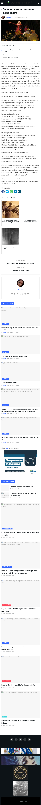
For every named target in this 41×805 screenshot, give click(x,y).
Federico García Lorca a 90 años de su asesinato (18, 685)
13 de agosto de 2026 (14, 413)
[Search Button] (39, 3)
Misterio (5, 323)
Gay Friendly (7, 604)
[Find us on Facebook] (11, 739)
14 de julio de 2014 (16, 488)
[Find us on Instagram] (16, 739)
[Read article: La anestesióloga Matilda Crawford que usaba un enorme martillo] (20, 316)
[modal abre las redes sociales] (19, 191)
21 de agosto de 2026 (8, 725)
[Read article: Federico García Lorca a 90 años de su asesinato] (20, 669)
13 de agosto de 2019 (20, 17)
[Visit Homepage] (20, 2)
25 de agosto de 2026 (8, 613)
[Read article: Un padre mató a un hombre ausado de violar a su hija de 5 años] (20, 516)
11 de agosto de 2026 (14, 442)
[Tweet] (7, 191)
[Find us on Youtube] (29, 739)
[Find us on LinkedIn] (20, 739)
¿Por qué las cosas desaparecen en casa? (15, 55)
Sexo (4, 716)
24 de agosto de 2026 (14, 332)
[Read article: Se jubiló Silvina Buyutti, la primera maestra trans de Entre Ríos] (20, 593)
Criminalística (7, 528)
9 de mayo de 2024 (16, 497)
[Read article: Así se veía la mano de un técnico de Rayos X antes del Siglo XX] (20, 426)
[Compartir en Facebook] (3, 191)
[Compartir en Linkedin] (15, 191)
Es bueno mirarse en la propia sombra (21, 486)
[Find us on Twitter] (24, 739)
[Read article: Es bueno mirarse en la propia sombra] (5, 488)
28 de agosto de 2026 (8, 537)
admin (9, 17)
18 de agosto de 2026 (14, 358)
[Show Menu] (2, 3)
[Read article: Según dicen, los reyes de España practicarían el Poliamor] (20, 704)
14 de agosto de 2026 (14, 385)
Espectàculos (7, 566)
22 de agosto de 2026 (8, 687)
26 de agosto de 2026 (8, 575)
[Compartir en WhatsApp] (11, 191)
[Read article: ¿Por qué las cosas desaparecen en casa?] (20, 344)
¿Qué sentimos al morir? (10, 58)
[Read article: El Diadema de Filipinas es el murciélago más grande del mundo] (5, 495)
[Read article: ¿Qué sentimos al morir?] (20, 371)
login (7, 448)
